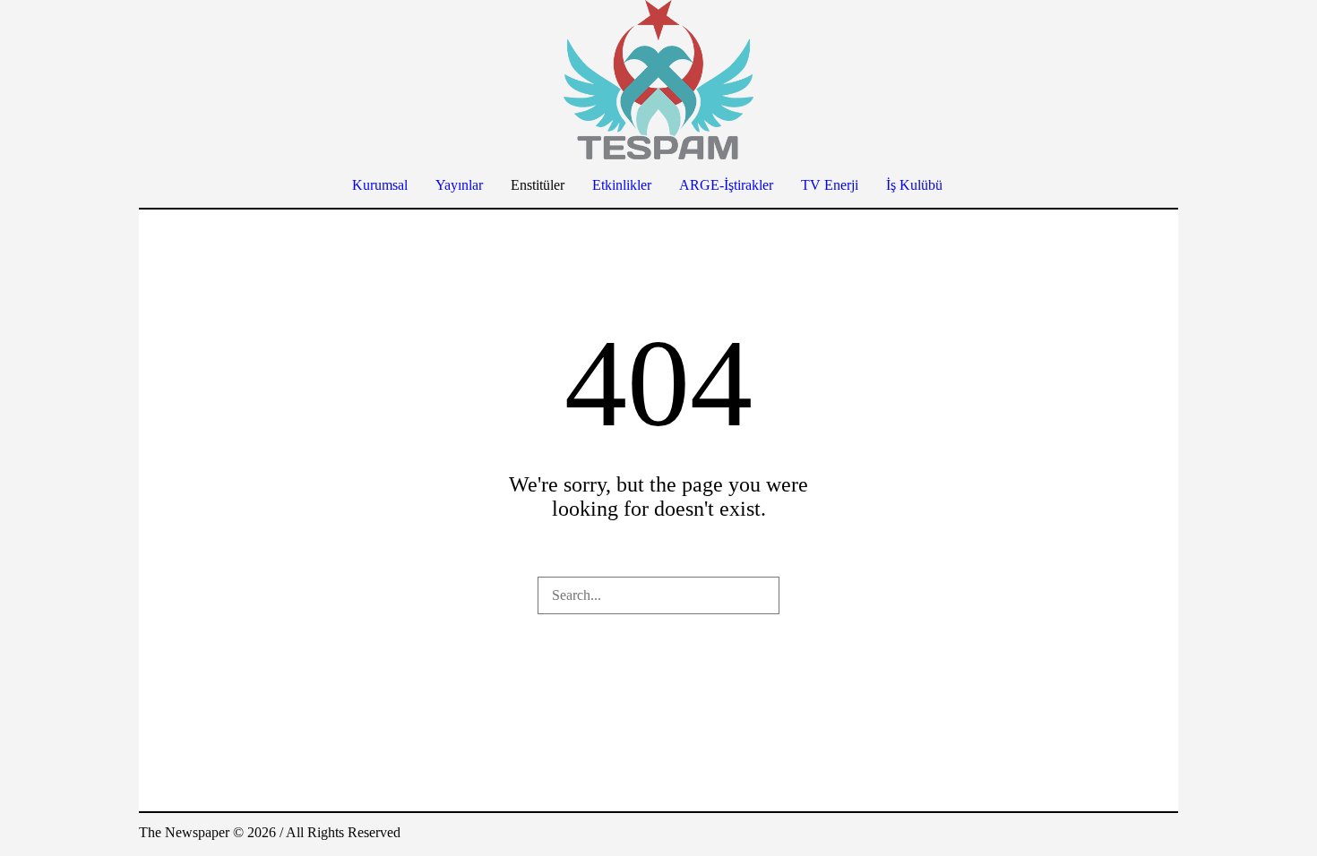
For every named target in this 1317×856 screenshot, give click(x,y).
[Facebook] (1056, 834)
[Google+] (1083, 834)
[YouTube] (1164, 834)
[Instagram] (1110, 834)
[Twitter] (1137, 834)
